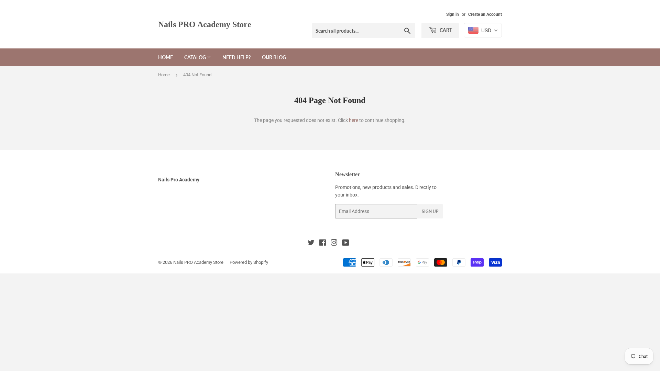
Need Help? (236, 57)
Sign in (452, 14)
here (353, 120)
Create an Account (485, 14)
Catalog (195, 57)
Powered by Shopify (249, 262)
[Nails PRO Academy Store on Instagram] (334, 243)
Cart (445, 30)
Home (165, 57)
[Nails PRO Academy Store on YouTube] (345, 243)
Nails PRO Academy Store (204, 24)
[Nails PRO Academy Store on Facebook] (322, 243)
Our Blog (274, 57)
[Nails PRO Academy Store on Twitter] (311, 243)
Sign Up (430, 211)
